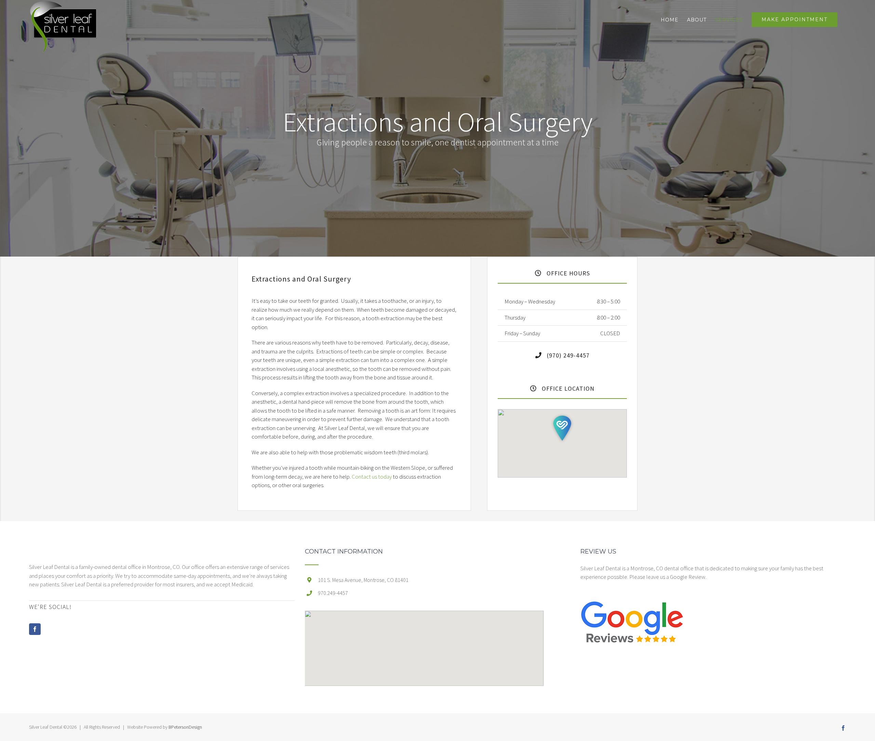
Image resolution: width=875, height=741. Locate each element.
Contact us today (371, 476)
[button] (562, 428)
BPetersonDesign (185, 727)
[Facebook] (35, 629)
